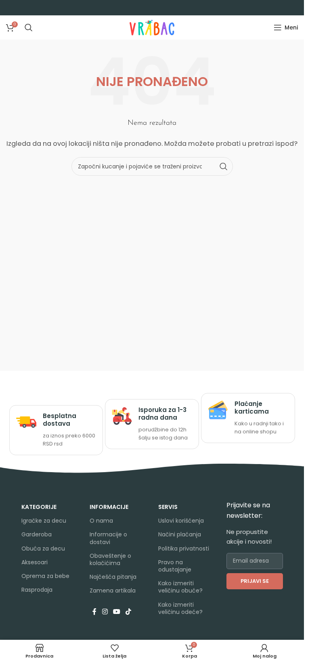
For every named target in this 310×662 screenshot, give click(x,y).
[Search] (29, 27)
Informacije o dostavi (108, 538)
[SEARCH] (223, 166)
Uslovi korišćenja (181, 521)
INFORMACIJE (109, 507)
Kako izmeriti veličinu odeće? (180, 608)
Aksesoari (34, 562)
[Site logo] (152, 27)
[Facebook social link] (94, 612)
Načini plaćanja (179, 534)
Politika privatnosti (183, 548)
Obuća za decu (43, 548)
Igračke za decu (43, 521)
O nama (101, 521)
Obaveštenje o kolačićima (110, 559)
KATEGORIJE (39, 507)
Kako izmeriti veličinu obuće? (180, 587)
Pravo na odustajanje (174, 566)
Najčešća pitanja (113, 577)
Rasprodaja (36, 590)
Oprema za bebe (45, 576)
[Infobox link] (56, 430)
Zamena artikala (113, 590)
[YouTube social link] (116, 612)
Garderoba (36, 534)
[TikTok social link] (128, 612)
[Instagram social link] (104, 612)
